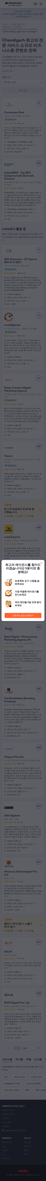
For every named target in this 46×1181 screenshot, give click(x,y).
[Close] (41, 563)
